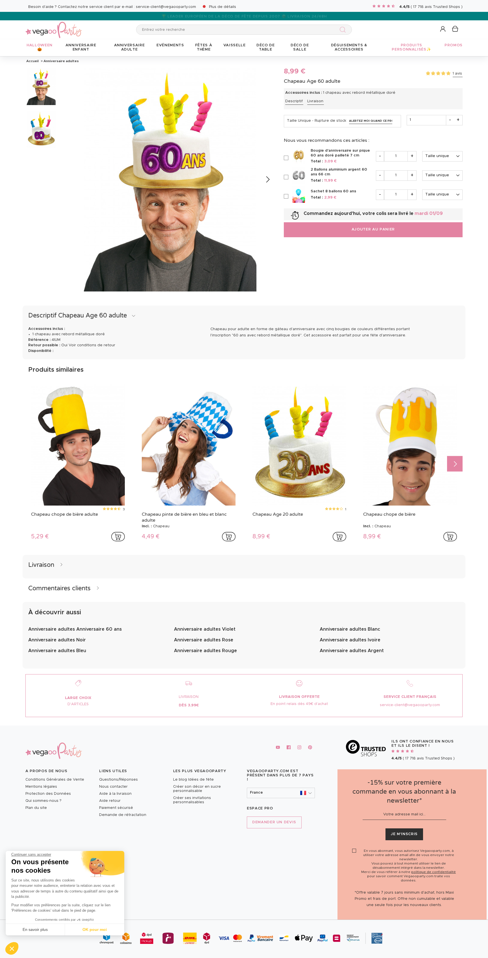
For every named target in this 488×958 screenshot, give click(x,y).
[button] (12, 948)
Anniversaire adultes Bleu (57, 650)
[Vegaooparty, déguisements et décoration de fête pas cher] (53, 27)
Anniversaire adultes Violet (205, 629)
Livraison (315, 101)
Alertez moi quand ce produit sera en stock (371, 120)
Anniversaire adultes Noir (57, 640)
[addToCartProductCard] (118, 537)
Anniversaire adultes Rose (203, 640)
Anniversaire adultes (61, 61)
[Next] (267, 179)
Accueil (32, 61)
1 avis (457, 73)
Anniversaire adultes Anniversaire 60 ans (75, 629)
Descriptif (294, 101)
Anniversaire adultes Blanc (350, 629)
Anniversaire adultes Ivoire (350, 640)
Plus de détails (222, 7)
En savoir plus (35, 929)
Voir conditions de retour (92, 345)
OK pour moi (94, 929)
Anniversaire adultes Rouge (205, 650)
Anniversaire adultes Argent (352, 650)
